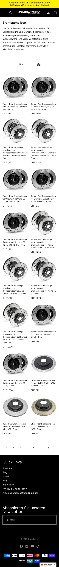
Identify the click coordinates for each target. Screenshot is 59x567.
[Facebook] (21, 546)
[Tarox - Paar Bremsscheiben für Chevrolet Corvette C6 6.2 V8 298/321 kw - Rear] (44, 179)
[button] (47, 564)
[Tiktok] (38, 546)
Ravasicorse (33, 539)
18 (48, 447)
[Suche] (10, 12)
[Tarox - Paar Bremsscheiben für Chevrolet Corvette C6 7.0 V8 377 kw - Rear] (15, 179)
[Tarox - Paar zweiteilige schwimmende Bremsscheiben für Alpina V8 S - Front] (44, 269)
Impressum (8, 484)
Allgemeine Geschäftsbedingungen (20, 493)
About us (7, 468)
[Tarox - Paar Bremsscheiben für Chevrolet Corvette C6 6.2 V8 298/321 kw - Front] (15, 223)
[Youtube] (32, 546)
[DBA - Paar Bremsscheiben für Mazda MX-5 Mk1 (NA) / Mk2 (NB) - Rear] (44, 364)
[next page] (54, 447)
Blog (5, 472)
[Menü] (3, 12)
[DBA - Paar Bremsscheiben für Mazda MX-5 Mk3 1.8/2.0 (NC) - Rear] (44, 407)
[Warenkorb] (55, 12)
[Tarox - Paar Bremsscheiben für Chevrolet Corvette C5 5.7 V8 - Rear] (44, 315)
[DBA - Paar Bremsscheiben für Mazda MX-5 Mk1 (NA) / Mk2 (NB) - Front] (15, 407)
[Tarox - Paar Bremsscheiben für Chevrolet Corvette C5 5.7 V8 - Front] (15, 364)
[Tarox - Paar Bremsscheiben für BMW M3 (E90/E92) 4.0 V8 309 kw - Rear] (44, 87)
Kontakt (6, 476)
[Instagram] (27, 546)
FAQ (5, 480)
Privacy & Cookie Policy (15, 488)
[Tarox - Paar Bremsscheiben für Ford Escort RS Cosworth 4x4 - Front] (15, 87)
